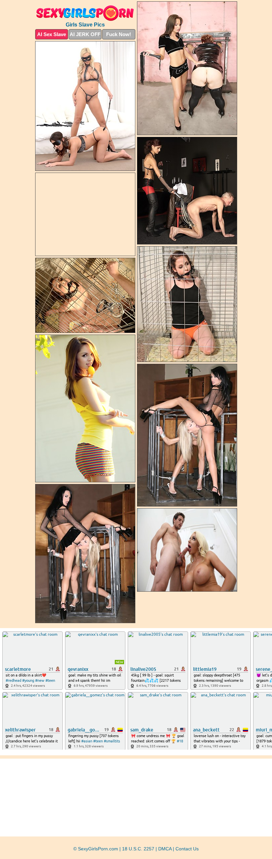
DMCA (164, 848)
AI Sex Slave (51, 34)
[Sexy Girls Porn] (85, 13)
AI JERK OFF (85, 34)
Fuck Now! (118, 34)
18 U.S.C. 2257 (138, 848)
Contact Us (187, 848)
